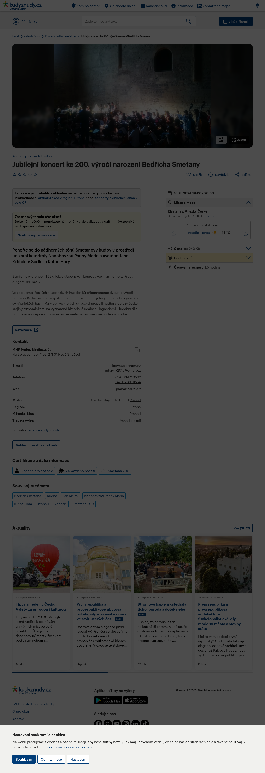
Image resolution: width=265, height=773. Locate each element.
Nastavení (78, 759)
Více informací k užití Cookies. (69, 747)
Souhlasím (24, 759)
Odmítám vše (51, 759)
